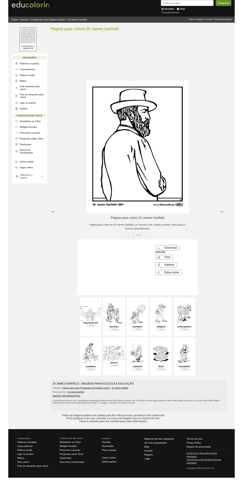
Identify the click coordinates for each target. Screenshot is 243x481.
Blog (146, 446)
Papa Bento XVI (90, 323)
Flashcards (65, 458)
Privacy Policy (194, 442)
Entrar (192, 19)
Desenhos (169, 9)
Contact (209, 19)
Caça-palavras (25, 446)
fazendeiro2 (184, 366)
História (24, 19)
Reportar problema (223, 19)
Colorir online (109, 457)
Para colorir (23, 462)
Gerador (106, 442)
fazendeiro (137, 327)
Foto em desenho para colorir (32, 466)
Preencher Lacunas (70, 450)
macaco (114, 362)
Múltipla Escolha (68, 446)
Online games (109, 461)
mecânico (114, 327)
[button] (168, 272)
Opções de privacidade (199, 446)
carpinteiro (90, 366)
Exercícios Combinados (72, 462)
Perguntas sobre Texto (71, 454)
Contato (148, 450)
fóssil (160, 366)
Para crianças (109, 450)
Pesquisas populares (170, 12)
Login (147, 458)
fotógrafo (161, 327)
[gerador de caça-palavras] (28, 50)
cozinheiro (137, 366)
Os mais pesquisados (155, 442)
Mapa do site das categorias (159, 438)
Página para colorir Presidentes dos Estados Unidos (86, 388)
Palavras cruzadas (27, 442)
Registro (200, 19)
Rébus (20, 458)
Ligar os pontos (25, 454)
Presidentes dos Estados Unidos (48, 19)
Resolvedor (108, 446)
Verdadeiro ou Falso (70, 442)
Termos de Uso (194, 438)
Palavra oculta (24, 450)
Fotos (182, 9)
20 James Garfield (77, 19)
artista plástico (184, 327)
